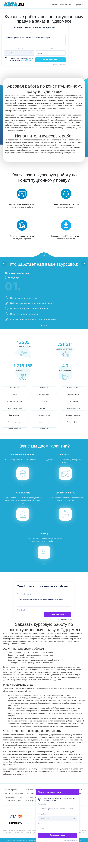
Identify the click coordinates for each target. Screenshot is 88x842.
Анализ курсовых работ (13, 797)
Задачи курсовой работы (14, 793)
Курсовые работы (11, 790)
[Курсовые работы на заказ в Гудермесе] (13, 4)
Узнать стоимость (50, 60)
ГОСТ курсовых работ (13, 800)
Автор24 (64, 64)
